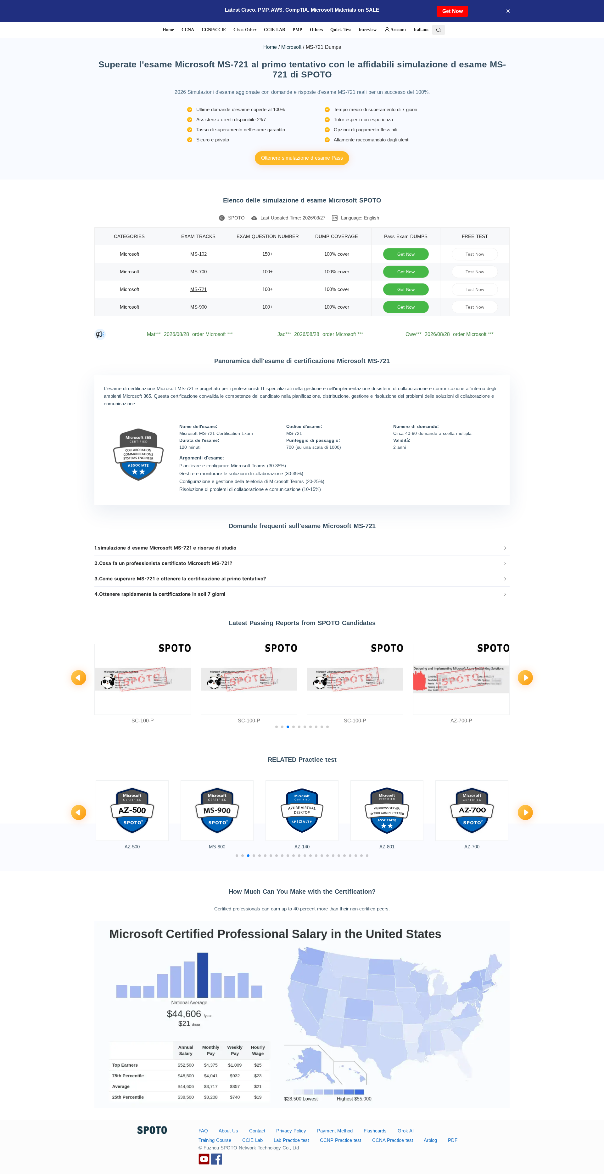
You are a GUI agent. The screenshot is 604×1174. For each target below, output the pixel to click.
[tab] (302, 548)
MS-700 (198, 271)
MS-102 (198, 254)
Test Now (475, 254)
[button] (302, 548)
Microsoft (291, 46)
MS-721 (198, 289)
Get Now (452, 11)
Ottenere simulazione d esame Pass (302, 158)
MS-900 (198, 307)
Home (270, 46)
